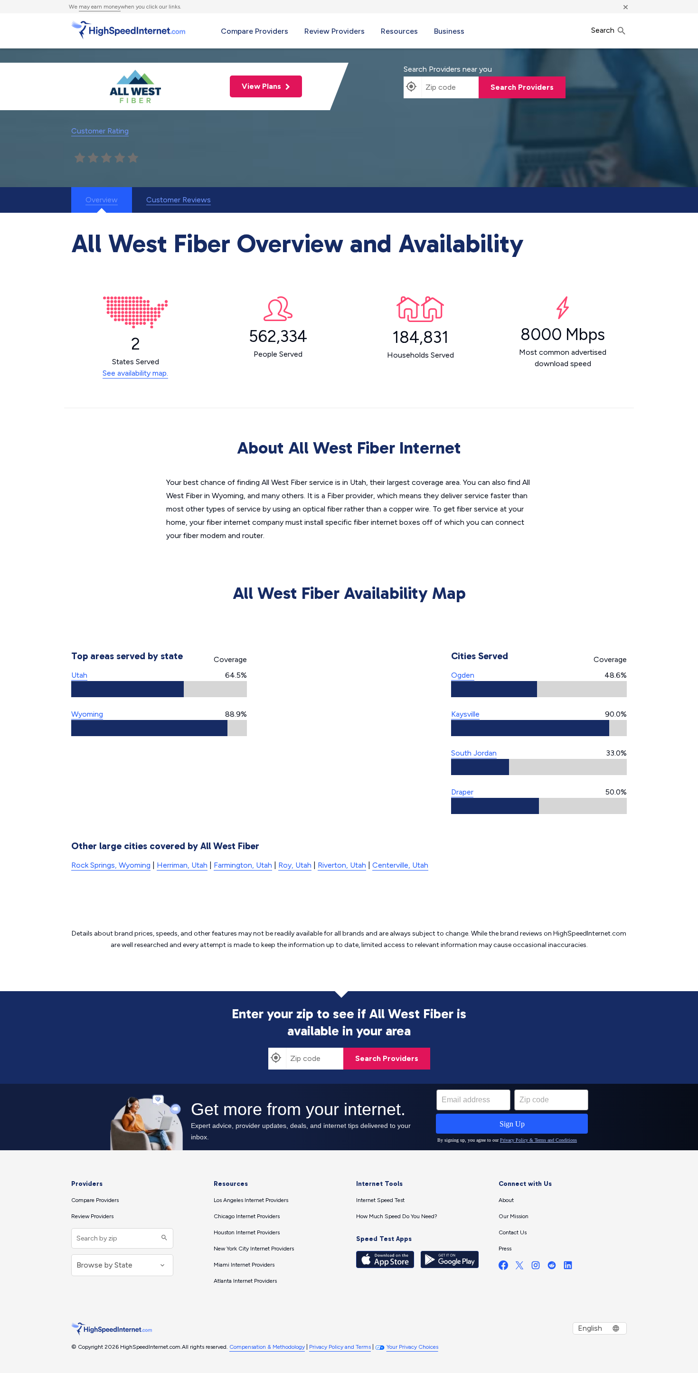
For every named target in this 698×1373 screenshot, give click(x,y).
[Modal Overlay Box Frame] (349, 1117)
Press (505, 1248)
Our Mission (513, 1216)
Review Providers (334, 31)
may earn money (100, 6)
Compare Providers (254, 31)
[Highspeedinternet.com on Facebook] (503, 1267)
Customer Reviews (178, 199)
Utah (79, 675)
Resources (399, 31)
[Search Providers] (163, 1238)
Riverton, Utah (342, 865)
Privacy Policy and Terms (340, 1347)
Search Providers (522, 87)
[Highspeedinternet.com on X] (519, 1267)
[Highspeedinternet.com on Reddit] (552, 1267)
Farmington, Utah (243, 865)
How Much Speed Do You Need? (396, 1216)
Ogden (462, 675)
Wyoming (87, 714)
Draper (462, 791)
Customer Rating (100, 130)
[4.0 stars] (119, 158)
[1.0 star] (79, 158)
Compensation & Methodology (267, 1347)
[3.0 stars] (106, 158)
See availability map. (135, 373)
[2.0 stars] (93, 158)
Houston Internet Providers (247, 1232)
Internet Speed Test (380, 1200)
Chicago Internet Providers (247, 1216)
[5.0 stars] (133, 158)
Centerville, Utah (400, 865)
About (506, 1200)
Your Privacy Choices (412, 1347)
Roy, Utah (294, 865)
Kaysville (465, 714)
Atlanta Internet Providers (245, 1281)
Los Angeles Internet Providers (251, 1200)
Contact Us (513, 1232)
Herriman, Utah (182, 865)
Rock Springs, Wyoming (111, 865)
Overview (101, 199)
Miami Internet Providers (244, 1264)
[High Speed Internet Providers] (128, 30)
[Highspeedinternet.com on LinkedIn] (568, 1267)
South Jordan (474, 753)
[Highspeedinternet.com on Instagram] (535, 1267)
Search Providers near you (448, 69)
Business (449, 31)
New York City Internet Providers (254, 1248)
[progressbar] (159, 689)
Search (603, 30)
